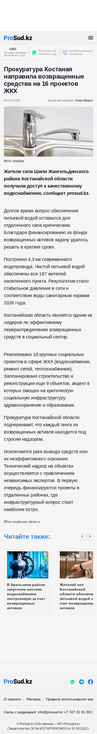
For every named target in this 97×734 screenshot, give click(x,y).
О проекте (12, 699)
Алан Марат (84, 100)
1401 (13, 49)
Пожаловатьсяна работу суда (47, 52)
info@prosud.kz (50, 712)
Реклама (33, 699)
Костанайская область (23, 522)
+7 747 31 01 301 (78, 712)
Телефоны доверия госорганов (81, 52)
